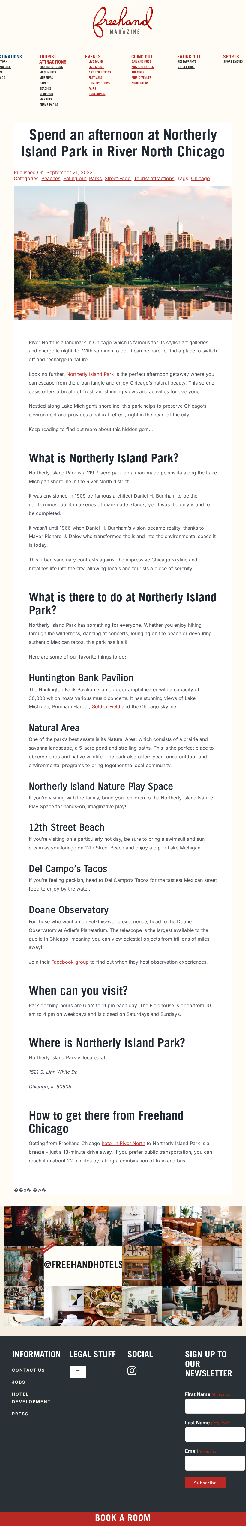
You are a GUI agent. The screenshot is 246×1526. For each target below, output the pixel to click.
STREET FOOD (186, 67)
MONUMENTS (48, 72)
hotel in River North (123, 1143)
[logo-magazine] (123, 8)
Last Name (207, 1423)
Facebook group (70, 962)
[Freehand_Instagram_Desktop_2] (182, 1208)
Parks (95, 178)
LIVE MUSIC (96, 62)
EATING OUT (189, 57)
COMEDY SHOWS (99, 83)
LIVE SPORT (96, 67)
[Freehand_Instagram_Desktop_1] (64, 1208)
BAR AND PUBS (142, 62)
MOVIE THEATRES (143, 67)
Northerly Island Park (90, 374)
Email (201, 1451)
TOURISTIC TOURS (51, 67)
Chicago (200, 178)
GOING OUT (142, 57)
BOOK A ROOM (123, 1518)
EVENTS (93, 57)
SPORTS (231, 57)
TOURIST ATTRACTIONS (53, 60)
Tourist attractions (154, 178)
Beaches (50, 178)
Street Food (118, 178)
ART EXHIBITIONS (100, 72)
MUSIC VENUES (142, 78)
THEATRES (138, 72)
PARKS (44, 83)
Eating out (74, 178)
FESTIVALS (95, 78)
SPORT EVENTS (233, 62)
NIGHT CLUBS (140, 83)
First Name (208, 1394)
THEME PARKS (49, 105)
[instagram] (132, 1370)
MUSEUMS (46, 78)
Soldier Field (107, 706)
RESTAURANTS (187, 62)
